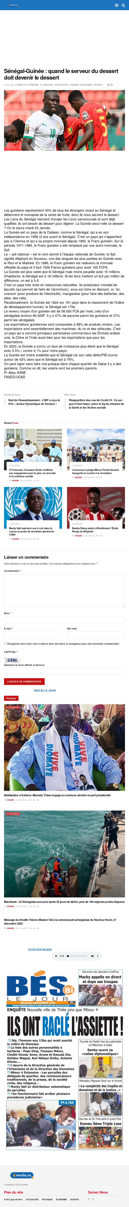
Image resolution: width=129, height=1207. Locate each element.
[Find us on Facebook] (88, 1199)
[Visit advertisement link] (64, 1059)
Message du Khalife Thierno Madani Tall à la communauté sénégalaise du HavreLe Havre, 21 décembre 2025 (60, 921)
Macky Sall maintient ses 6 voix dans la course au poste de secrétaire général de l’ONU (31, 531)
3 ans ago (9, 84)
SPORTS (98, 84)
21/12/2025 (22, 928)
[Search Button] (123, 5)
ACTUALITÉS (61, 84)
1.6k (37, 906)
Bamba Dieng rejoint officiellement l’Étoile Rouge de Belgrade (95, 529)
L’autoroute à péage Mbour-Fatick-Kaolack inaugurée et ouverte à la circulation (95, 471)
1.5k (37, 480)
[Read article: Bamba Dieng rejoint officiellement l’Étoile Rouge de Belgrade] (96, 508)
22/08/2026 (27, 480)
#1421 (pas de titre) (13, 1199)
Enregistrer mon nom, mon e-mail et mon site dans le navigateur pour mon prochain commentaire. (63, 643)
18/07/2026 (22, 906)
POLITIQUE (47, 1199)
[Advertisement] (64, 38)
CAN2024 (74, 84)
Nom (8, 613)
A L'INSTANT (46, 84)
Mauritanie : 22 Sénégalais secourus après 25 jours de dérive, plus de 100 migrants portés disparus (64, 902)
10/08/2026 (22, 800)
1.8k (37, 539)
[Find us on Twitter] (93, 1199)
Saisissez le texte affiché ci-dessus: (24, 665)
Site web (72, 628)
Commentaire (13, 570)
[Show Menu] (116, 5)
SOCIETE (74, 1199)
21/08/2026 (27, 539)
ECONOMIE (86, 84)
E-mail (8, 628)
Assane (15, 480)
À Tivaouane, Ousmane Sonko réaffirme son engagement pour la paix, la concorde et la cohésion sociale (32, 473)
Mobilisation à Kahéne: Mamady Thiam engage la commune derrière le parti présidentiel (57, 795)
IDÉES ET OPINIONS (28, 84)
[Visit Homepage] (12, 5)
